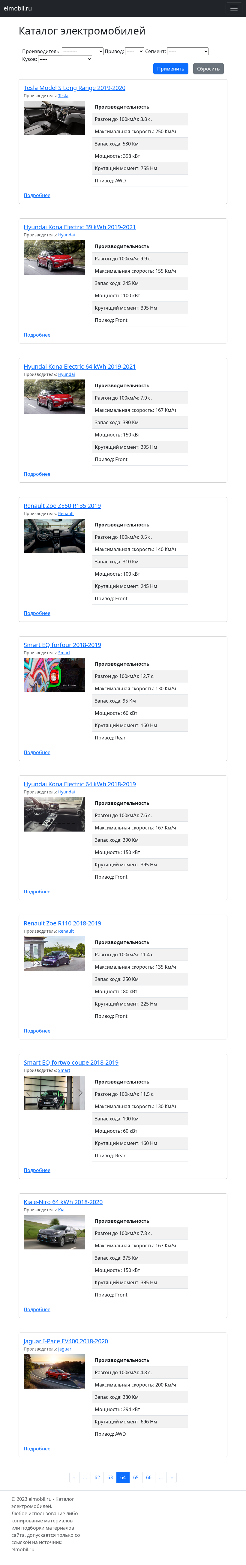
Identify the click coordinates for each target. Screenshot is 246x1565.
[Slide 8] (68, 823)
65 (136, 1477)
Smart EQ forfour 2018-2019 (62, 645)
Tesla (63, 95)
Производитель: (41, 51)
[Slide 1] (35, 823)
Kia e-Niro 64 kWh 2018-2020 (63, 1202)
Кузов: (29, 59)
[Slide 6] (59, 823)
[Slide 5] (54, 823)
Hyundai (66, 235)
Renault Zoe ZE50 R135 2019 (62, 506)
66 (149, 1477)
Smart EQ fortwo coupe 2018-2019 (71, 1062)
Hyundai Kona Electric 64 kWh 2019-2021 (80, 366)
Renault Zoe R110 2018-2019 (62, 923)
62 (97, 1477)
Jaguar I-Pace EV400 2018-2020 (66, 1341)
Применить (170, 68)
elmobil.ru (18, 8)
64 (123, 1477)
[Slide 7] (63, 823)
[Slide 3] (45, 823)
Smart (64, 652)
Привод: (114, 51)
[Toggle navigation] (234, 8)
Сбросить (208, 68)
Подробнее (37, 195)
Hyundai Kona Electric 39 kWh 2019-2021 (80, 227)
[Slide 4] (49, 823)
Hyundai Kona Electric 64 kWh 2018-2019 (80, 784)
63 (110, 1477)
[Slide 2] (40, 823)
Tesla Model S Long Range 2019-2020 (74, 88)
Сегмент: (155, 51)
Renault (66, 513)
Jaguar (64, 1349)
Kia (61, 1210)
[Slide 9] (73, 823)
